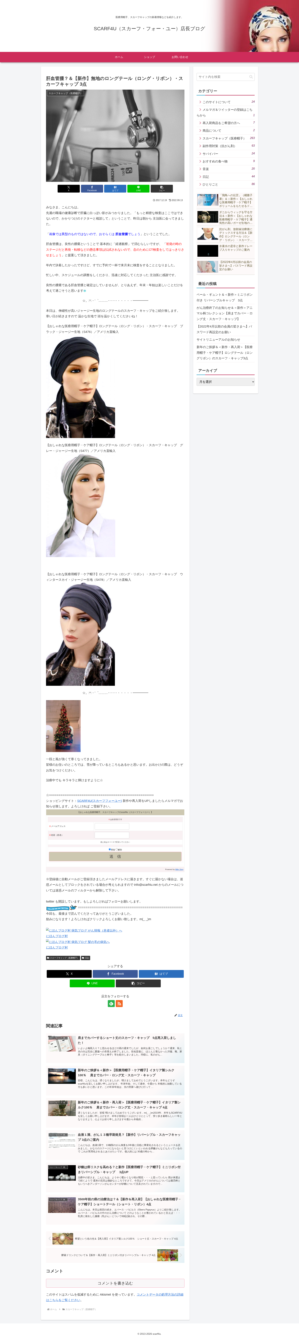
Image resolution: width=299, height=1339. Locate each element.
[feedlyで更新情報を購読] (111, 1003)
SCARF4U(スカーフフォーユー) (99, 801)
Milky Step (179, 869)
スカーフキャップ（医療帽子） (64, 958)
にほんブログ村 (57, 936)
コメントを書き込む (115, 1283)
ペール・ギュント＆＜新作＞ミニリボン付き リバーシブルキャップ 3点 (225, 297)
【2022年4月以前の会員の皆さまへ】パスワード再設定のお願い (224, 329)
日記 (87, 958)
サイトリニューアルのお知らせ (218, 339)
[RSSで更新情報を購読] (119, 1003)
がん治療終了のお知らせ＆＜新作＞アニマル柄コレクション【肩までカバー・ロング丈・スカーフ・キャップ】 (225, 313)
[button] (162, 189)
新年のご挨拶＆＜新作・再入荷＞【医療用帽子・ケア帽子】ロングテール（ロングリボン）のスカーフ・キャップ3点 (225, 352)
